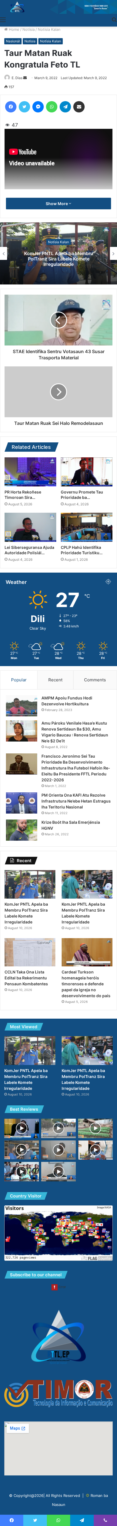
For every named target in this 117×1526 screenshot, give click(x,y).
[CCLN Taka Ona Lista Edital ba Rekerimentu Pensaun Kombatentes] (30, 952)
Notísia (28, 29)
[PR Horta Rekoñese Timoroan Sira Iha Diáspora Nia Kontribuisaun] (30, 471)
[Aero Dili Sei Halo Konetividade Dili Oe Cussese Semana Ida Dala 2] (21, 1171)
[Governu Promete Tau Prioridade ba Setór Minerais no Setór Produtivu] (86, 471)
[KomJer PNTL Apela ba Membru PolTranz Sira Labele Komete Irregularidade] (30, 884)
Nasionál (13, 41)
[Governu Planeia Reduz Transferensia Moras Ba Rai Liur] (21, 1128)
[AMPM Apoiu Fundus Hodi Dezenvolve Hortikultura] (21, 705)
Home (13, 29)
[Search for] (114, 19)
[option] (58, 253)
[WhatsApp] (51, 106)
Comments (95, 679)
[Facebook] (10, 106)
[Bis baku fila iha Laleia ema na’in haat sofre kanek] (58, 1128)
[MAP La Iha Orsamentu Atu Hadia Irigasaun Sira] (58, 1150)
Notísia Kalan (49, 29)
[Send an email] (25, 78)
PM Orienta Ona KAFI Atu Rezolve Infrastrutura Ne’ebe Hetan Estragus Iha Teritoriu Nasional (76, 801)
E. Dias (17, 78)
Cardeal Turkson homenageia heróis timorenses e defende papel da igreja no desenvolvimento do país (86, 983)
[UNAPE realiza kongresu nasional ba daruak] (58, 1171)
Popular (19, 679)
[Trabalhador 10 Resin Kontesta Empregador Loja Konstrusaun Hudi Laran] (21, 1150)
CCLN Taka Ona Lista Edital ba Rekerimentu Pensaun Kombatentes (26, 977)
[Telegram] (65, 106)
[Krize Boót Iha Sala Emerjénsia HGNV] (21, 830)
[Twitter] (24, 106)
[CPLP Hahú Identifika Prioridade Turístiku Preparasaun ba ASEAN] (86, 527)
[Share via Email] (79, 106)
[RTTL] (58, 7)
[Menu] (3, 19)
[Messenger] (38, 106)
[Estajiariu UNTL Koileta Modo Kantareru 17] (95, 1128)
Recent (55, 679)
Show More (57, 203)
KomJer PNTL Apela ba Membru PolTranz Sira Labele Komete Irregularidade (58, 258)
